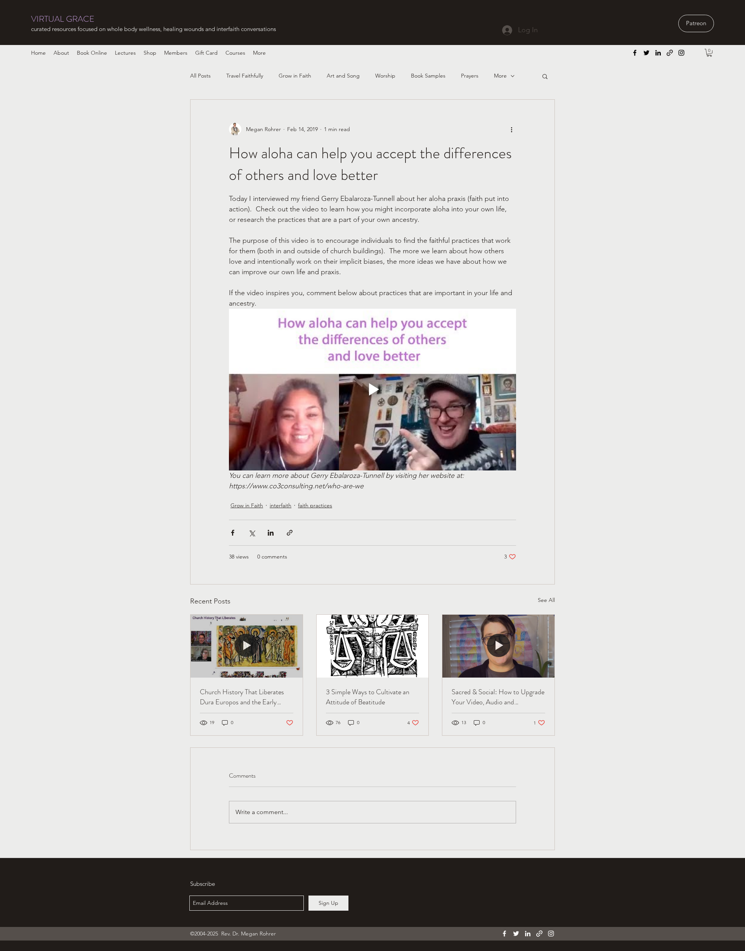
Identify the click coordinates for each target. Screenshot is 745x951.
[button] (709, 53)
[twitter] (646, 53)
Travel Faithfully (244, 75)
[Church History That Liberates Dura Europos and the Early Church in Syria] (247, 646)
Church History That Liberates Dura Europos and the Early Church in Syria (242, 697)
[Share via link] (289, 532)
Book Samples (428, 75)
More (500, 75)
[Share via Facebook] (232, 532)
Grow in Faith (295, 75)
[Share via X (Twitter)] (251, 532)
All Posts (200, 75)
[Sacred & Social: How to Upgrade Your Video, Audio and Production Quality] (498, 646)
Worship (385, 75)
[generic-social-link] (670, 53)
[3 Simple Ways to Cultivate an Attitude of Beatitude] (373, 646)
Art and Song (343, 75)
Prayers (469, 75)
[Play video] (372, 389)
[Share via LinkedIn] (270, 532)
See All (546, 600)
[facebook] (635, 53)
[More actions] (511, 129)
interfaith (280, 505)
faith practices (315, 505)
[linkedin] (658, 53)
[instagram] (681, 53)
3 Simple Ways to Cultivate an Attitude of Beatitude (367, 697)
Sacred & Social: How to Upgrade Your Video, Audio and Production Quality (498, 697)
